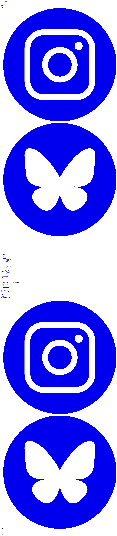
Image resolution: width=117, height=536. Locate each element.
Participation (6, 269)
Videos (7, 280)
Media (4, 277)
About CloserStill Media (6, 291)
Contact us (3, 293)
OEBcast (5, 275)
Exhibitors (8, 273)
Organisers (3, 290)
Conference (5, 261)
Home (4, 256)
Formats (7, 267)
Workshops (8, 265)
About (4, 258)
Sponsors (8, 272)
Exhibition (5, 271)
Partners (7, 260)
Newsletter (5, 288)
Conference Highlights (11, 264)
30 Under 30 (6, 270)
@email (2, 296)
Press (2, 294)
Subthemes (8, 266)
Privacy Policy (6, 285)
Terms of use (6, 287)
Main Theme (8, 262)
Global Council (9, 259)
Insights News (6, 276)
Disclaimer (5, 284)
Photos (7, 278)
